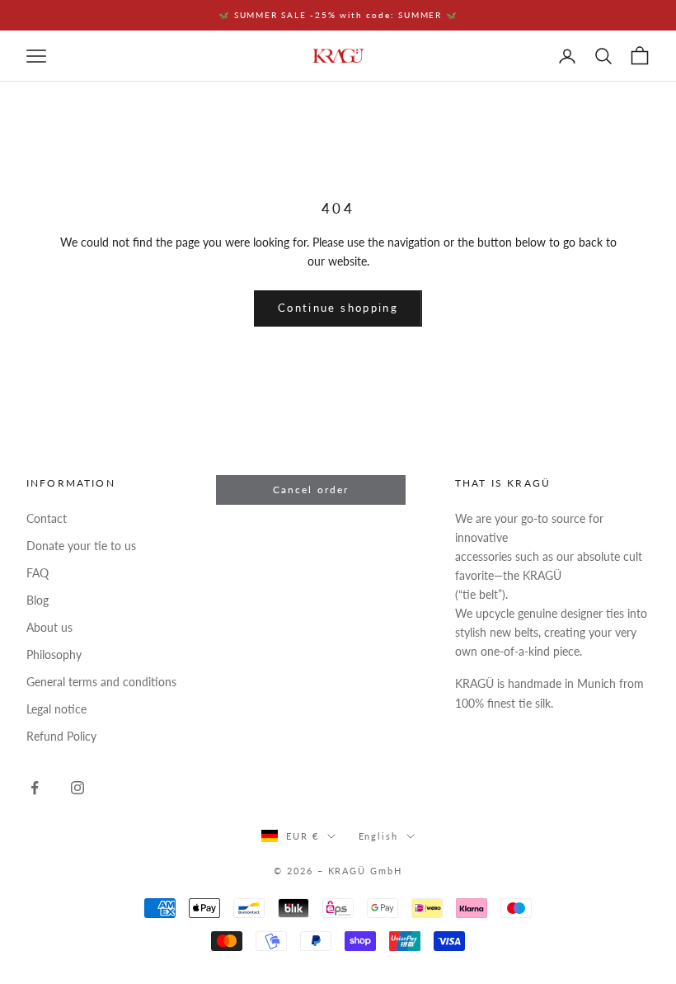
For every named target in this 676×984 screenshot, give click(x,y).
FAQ (37, 573)
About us (49, 627)
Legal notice (56, 709)
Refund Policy (61, 736)
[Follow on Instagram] (77, 787)
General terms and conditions (101, 682)
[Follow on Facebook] (34, 787)
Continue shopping (338, 307)
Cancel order (311, 489)
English (379, 836)
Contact (46, 518)
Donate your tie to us (81, 546)
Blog (37, 600)
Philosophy (54, 654)
